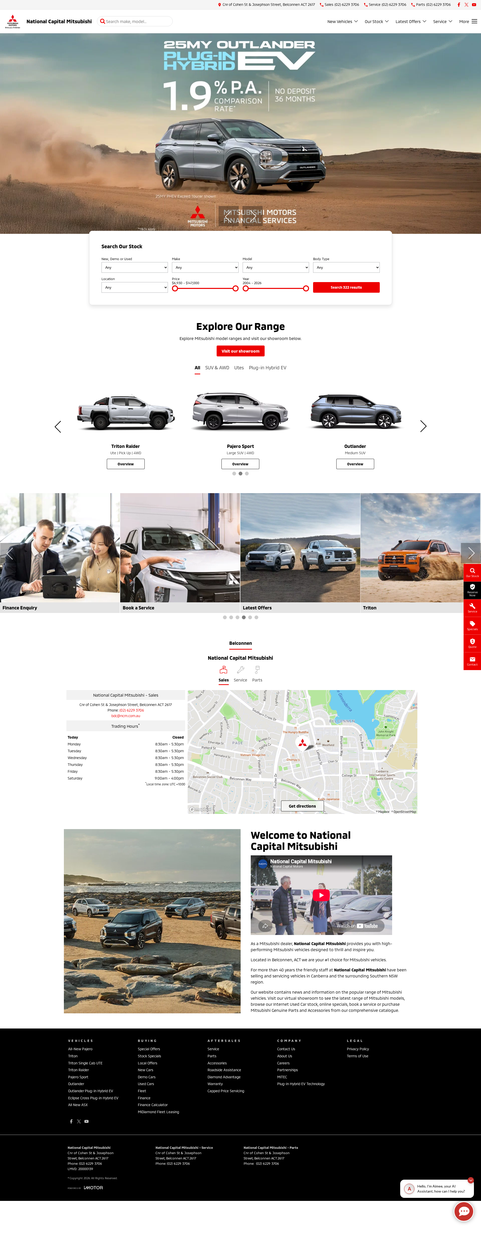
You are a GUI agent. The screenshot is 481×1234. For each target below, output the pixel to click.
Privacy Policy (358, 1049)
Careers (283, 1063)
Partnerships (287, 1070)
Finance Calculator (153, 1105)
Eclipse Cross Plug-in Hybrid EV (93, 1098)
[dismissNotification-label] (471, 1180)
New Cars (145, 1070)
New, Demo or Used (117, 259)
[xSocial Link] (466, 5)
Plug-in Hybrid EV (267, 367)
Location (108, 279)
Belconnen (240, 643)
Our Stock (374, 21)
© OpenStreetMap (403, 811)
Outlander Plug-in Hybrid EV (90, 1091)
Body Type (321, 259)
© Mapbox (382, 811)
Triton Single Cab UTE (85, 1063)
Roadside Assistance (224, 1070)
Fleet (142, 1091)
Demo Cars (147, 1077)
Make (176, 259)
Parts (212, 1056)
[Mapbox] (201, 809)
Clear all (371, 248)
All (197, 367)
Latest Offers (408, 21)
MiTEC (282, 1077)
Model (247, 259)
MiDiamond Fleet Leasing (158, 1112)
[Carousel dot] (234, 473)
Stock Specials (149, 1056)
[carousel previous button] (228, 216)
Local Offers (147, 1063)
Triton (73, 1056)
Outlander (76, 1084)
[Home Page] (12, 21)
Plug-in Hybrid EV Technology (301, 1084)
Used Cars (146, 1084)
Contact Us (286, 1049)
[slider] (175, 288)
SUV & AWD (217, 367)
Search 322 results (346, 287)
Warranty (215, 1084)
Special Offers (149, 1049)
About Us (284, 1056)
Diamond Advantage (224, 1077)
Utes (239, 367)
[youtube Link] (474, 5)
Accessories (217, 1063)
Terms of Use (357, 1056)
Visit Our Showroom (241, 351)
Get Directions (302, 806)
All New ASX (78, 1105)
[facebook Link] (459, 5)
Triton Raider (78, 1070)
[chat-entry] (464, 1211)
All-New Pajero (80, 1049)
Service (440, 21)
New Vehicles (339, 21)
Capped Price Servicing (226, 1091)
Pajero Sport (78, 1077)
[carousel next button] (252, 216)
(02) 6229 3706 (131, 710)
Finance (144, 1098)
